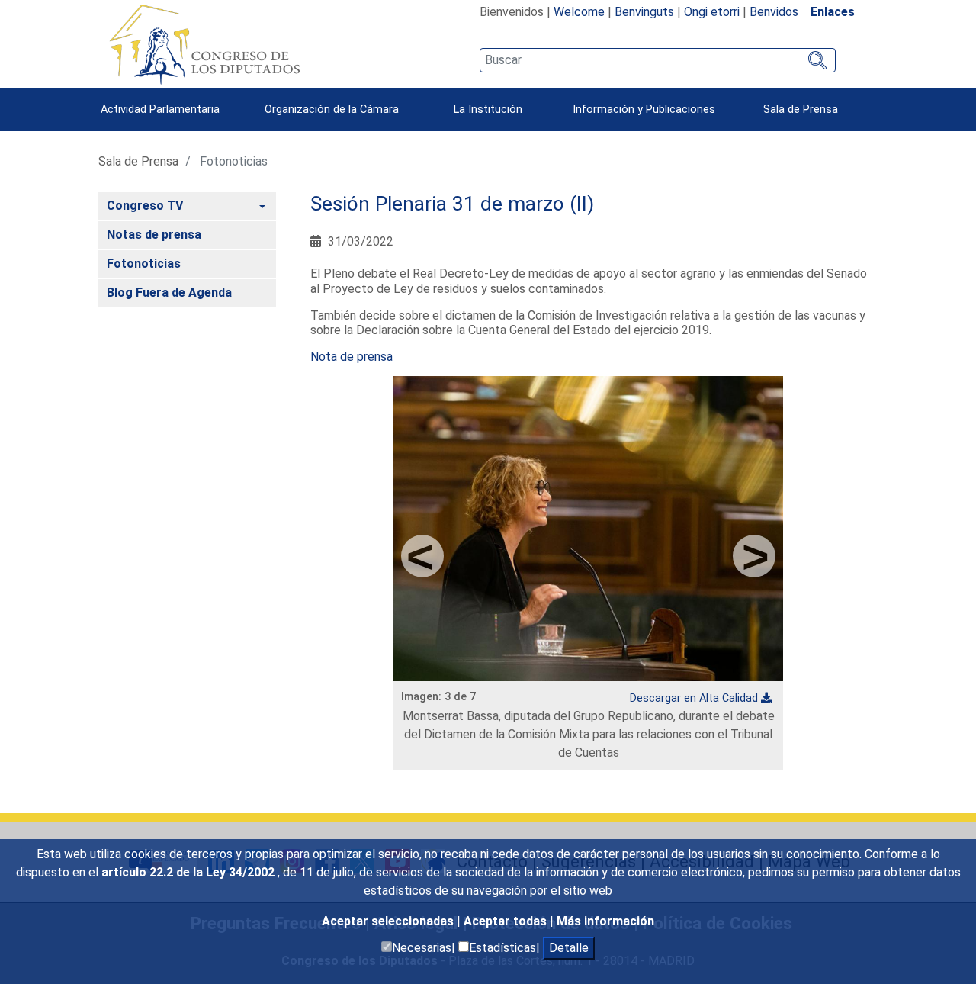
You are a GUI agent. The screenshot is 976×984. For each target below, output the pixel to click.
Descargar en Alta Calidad (694, 698)
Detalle (569, 948)
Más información (605, 921)
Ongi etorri (712, 12)
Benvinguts (644, 12)
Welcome (579, 12)
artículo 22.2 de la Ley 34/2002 (189, 872)
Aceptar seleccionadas (389, 921)
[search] (658, 60)
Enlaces (833, 12)
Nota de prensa (351, 356)
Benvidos (774, 12)
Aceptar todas (507, 921)
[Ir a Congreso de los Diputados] (204, 44)
